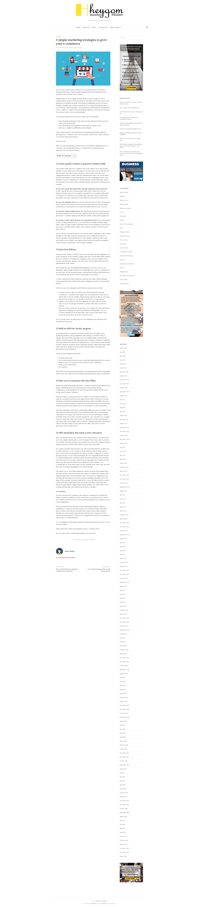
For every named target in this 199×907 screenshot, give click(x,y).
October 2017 (124, 761)
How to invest (124, 240)
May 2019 (122, 685)
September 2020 (125, 630)
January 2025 (123, 423)
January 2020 (123, 653)
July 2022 (122, 542)
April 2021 (122, 602)
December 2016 (124, 800)
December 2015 (124, 848)
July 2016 (122, 820)
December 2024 (124, 427)
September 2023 (124, 487)
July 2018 (122, 725)
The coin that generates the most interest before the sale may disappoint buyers (131, 153)
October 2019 (124, 665)
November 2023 (124, 479)
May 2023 (122, 503)
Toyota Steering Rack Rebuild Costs (130, 129)
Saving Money (124, 271)
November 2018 (124, 709)
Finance (122, 220)
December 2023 (124, 475)
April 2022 (123, 554)
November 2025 (124, 384)
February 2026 (124, 372)
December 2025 (124, 380)
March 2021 (123, 606)
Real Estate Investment (126, 264)
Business (59, 36)
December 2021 (124, 570)
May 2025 (122, 407)
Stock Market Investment (127, 275)
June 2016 (122, 824)
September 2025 (124, 391)
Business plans (124, 204)
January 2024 (123, 471)
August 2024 (123, 443)
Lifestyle (122, 260)
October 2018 (124, 713)
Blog (94, 27)
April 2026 (123, 364)
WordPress (94, 903)
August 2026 (123, 348)
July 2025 (122, 399)
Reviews (122, 267)
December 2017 (124, 753)
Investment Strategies (126, 255)
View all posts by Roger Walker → (66, 557)
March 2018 (123, 741)
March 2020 (123, 646)
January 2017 (123, 796)
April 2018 (122, 737)
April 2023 (123, 507)
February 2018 (124, 745)
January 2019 (123, 701)
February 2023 (124, 515)
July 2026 (122, 352)
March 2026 (123, 368)
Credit (122, 212)
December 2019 (124, 657)
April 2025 (123, 411)
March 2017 (123, 788)
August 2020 (123, 634)
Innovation (123, 244)
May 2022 (122, 550)
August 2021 (123, 586)
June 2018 (122, 729)
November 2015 (124, 852)
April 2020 (123, 642)
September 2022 (124, 534)
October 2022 (124, 530)
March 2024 (123, 463)
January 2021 (123, 614)
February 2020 (124, 650)
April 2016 (122, 832)
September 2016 (124, 812)
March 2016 (123, 836)
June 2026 (123, 356)
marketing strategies (88, 540)
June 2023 (123, 499)
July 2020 (122, 638)
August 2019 (123, 673)
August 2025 (123, 395)
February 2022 (124, 562)
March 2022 (123, 558)
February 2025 (124, 419)
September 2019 (124, 669)
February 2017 (124, 792)
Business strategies (125, 208)
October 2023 (124, 483)
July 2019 (122, 677)
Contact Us (103, 27)
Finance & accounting (126, 224)
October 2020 (124, 626)
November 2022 (124, 526)
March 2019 (123, 693)
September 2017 (124, 765)
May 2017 (122, 781)
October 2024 (124, 435)
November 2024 (124, 431)
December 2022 (124, 522)
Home (78, 27)
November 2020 (124, 622)
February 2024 (124, 467)
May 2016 (122, 828)
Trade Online (123, 279)
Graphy (104, 903)
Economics (123, 216)
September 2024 (125, 439)
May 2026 (122, 360)
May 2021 (122, 598)
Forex (121, 228)
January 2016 (123, 844)
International (124, 248)
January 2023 (123, 519)
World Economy (124, 283)
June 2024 (123, 451)
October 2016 (124, 808)
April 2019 (122, 689)
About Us (86, 27)
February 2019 (124, 697)
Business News (124, 200)
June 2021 (122, 594)
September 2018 (124, 717)
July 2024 (122, 447)
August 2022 (123, 538)
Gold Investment (125, 236)
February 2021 (124, 610)
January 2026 (123, 376)
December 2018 (124, 705)
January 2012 (123, 856)
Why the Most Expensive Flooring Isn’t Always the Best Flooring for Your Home (131, 145)
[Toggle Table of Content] (73, 155)
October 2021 (124, 578)
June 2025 (122, 403)
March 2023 (123, 511)
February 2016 (124, 840)
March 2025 (123, 415)
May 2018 (122, 733)
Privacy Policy (115, 27)
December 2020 (124, 618)
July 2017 (122, 773)
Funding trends (124, 232)
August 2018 (123, 721)
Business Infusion (102, 901)
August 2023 (123, 491)
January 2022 (123, 566)
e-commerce (77, 540)
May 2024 (122, 455)
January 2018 (123, 749)
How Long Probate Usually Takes (129, 108)
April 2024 (123, 459)
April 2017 (122, 785)
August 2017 (123, 769)
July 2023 (122, 495)
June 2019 (122, 681)
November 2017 (124, 757)
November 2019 (124, 661)
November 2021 (124, 574)
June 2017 (122, 777)
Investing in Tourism (126, 252)
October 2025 (124, 387)
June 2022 (123, 546)
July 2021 (122, 590)
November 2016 (124, 804)
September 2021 (124, 582)
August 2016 (123, 816)
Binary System (124, 192)
